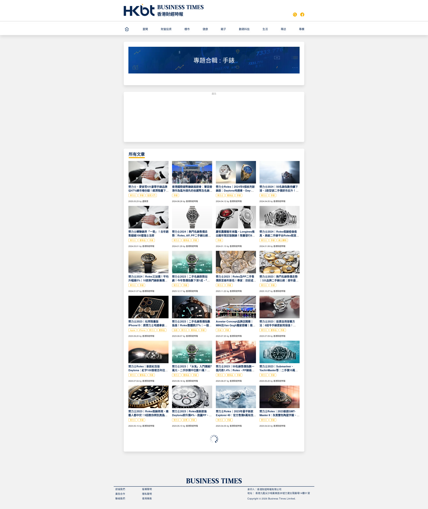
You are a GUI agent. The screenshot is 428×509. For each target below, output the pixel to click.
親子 (223, 29)
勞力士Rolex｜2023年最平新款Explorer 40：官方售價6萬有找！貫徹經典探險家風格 (236, 415)
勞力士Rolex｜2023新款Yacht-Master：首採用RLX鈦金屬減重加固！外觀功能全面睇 (191, 460)
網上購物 (282, 240)
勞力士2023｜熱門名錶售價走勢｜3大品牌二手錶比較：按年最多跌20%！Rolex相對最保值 (278, 280)
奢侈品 (230, 195)
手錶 (142, 195)
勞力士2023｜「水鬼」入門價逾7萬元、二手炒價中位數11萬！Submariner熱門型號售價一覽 (192, 370)
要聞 (145, 29)
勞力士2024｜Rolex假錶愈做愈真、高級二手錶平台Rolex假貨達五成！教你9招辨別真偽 (279, 235)
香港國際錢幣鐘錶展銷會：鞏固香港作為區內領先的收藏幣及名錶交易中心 (192, 190)
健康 (205, 29)
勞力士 (133, 195)
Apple (132, 330)
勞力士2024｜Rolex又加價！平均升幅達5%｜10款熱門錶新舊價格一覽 (148, 280)
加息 (176, 330)
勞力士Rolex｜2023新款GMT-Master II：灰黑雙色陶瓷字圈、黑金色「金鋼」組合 (279, 415)
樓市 (187, 29)
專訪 (283, 29)
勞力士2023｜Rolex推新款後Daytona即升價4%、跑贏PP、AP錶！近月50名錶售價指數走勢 (191, 415)
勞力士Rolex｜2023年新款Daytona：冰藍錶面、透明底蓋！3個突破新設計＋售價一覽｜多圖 (279, 460)
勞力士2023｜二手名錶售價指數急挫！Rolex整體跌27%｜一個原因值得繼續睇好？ (191, 325)
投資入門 (151, 195)
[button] (150, 29)
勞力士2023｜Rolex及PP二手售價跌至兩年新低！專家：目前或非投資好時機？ (236, 280)
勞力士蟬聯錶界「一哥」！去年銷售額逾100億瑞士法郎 (148, 233)
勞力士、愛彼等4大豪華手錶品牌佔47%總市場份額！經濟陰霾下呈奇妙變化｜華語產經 (148, 190)
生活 (265, 29)
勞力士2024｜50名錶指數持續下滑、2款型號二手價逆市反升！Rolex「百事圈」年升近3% (278, 190)
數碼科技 (244, 29)
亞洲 (219, 330)
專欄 (301, 29)
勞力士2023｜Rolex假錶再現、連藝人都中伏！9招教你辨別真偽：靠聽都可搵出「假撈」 (148, 415)
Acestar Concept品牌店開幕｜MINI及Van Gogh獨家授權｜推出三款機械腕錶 (235, 325)
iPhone (142, 330)
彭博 (185, 419)
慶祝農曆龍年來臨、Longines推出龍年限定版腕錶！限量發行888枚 (235, 235)
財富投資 (166, 29)
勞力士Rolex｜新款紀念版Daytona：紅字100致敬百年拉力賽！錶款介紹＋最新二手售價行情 (148, 370)
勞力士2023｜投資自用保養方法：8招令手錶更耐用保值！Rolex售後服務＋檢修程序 (277, 325)
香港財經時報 (170, 14)
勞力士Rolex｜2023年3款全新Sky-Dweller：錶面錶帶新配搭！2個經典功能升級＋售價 (235, 460)
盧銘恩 (145, 201)
